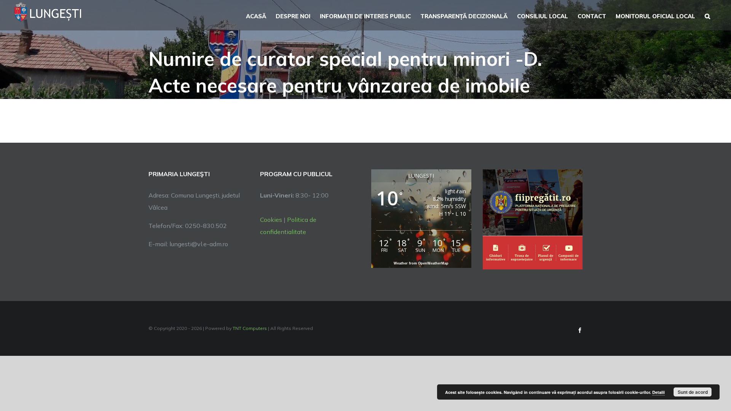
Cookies (271, 219)
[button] (707, 15)
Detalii (658, 392)
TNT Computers (250, 328)
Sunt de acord (693, 392)
